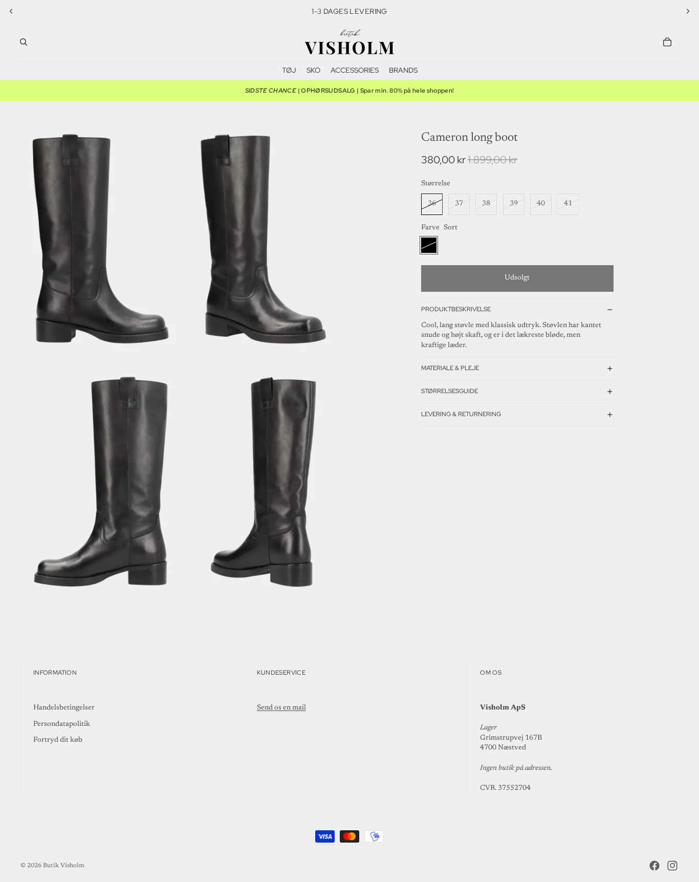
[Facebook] (654, 865)
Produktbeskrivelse (456, 309)
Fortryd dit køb (57, 740)
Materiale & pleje (450, 368)
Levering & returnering (461, 414)
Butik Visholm (63, 866)
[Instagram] (672, 865)
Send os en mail (281, 708)
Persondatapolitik (61, 724)
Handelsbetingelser (64, 708)
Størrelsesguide (449, 391)
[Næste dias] (687, 11)
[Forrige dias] (11, 11)
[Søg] (23, 42)
